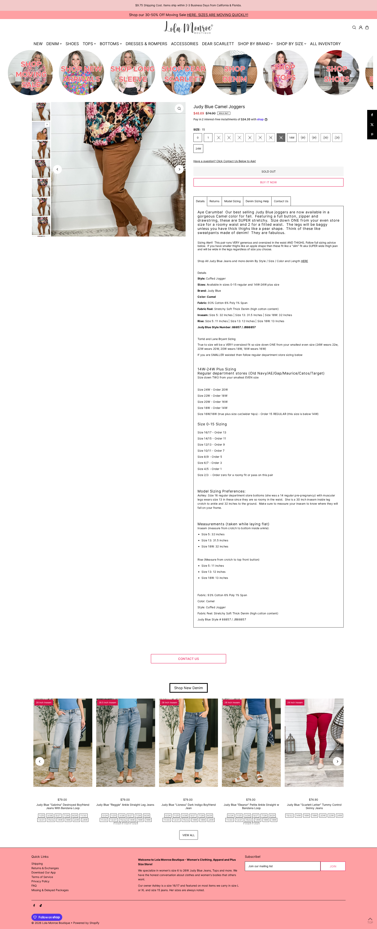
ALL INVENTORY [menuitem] (325, 43)
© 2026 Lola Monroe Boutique (50, 922)
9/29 (74, 815)
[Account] (360, 27)
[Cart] (367, 27)
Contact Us (281, 201)
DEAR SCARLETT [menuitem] (218, 43)
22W (337, 137)
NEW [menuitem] (38, 43)
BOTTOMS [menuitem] (109, 43)
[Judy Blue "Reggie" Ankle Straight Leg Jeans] (125, 743)
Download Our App (43, 872)
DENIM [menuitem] (52, 43)
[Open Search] (354, 27)
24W (198, 148)
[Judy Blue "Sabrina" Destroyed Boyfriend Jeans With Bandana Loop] (62, 743)
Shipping (37, 863)
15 (281, 137)
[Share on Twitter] (372, 125)
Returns (214, 201)
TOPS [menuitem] (88, 43)
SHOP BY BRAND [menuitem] (254, 43)
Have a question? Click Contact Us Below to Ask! (224, 161)
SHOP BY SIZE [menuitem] (289, 43)
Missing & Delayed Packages (50, 890)
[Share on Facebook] (372, 115)
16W (303, 137)
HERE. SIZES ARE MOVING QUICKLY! (217, 15)
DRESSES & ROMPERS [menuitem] (146, 43)
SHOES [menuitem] (72, 43)
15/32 (51, 819)
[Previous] (57, 169)
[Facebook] (34, 905)
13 (270, 137)
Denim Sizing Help (257, 201)
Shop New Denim (188, 688)
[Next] (179, 169)
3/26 (49, 815)
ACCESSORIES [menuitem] (184, 43)
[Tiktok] (41, 905)
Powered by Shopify (86, 922)
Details (200, 201)
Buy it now (268, 182)
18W (314, 137)
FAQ (34, 885)
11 (260, 137)
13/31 (41, 819)
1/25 (41, 815)
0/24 (105, 815)
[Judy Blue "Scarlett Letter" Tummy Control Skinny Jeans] (314, 743)
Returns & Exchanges (45, 868)
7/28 (66, 815)
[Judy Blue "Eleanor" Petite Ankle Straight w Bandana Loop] (251, 743)
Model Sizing (232, 201)
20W (325, 137)
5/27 (58, 815)
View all (188, 835)
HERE (304, 261)
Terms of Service (42, 877)
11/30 (83, 815)
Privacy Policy (40, 881)
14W (291, 137)
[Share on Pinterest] (372, 134)
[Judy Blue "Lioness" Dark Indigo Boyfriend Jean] (188, 743)
